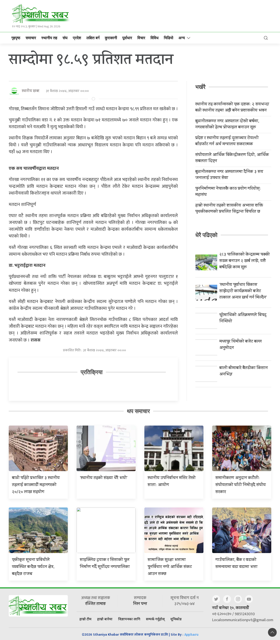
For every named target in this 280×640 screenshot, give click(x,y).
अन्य (181, 38)
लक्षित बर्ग (93, 38)
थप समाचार (138, 411)
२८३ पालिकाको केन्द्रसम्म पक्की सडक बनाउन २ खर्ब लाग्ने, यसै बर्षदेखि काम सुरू (244, 261)
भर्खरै (200, 87)
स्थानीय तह (49, 38)
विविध (154, 38)
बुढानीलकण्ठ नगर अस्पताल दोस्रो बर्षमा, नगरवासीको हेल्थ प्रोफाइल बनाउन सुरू (227, 124)
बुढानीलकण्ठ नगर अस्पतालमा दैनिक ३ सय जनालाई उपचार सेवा (229, 175)
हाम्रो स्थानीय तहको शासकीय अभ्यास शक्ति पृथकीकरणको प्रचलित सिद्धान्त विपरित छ (229, 209)
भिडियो (168, 38)
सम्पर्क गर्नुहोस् (155, 619)
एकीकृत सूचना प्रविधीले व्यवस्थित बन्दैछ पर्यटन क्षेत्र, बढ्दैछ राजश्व (33, 567)
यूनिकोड (176, 619)
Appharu (191, 635)
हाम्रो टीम (85, 619)
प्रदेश (77, 38)
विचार (141, 38)
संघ (65, 38)
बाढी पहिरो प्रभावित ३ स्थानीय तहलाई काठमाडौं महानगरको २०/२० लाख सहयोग (36, 485)
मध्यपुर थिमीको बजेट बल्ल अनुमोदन (240, 345)
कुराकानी (111, 38)
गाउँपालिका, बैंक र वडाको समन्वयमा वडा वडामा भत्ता (236, 564)
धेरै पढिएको (206, 235)
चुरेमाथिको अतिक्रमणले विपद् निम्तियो (242, 318)
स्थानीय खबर (30, 91)
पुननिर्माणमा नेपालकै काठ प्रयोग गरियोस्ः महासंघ (228, 192)
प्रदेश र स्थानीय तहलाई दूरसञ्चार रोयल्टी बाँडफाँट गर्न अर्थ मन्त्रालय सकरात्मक (227, 141)
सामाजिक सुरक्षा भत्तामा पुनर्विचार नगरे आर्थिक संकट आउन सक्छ (170, 567)
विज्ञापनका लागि (129, 619)
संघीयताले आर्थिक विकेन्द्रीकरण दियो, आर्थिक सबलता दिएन (232, 158)
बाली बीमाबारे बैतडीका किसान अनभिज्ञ (243, 371)
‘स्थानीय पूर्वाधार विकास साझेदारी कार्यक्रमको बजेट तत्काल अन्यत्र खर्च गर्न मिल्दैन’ (243, 291)
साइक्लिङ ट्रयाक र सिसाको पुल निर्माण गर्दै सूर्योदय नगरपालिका (105, 564)
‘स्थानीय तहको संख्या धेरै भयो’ (104, 478)
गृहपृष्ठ (15, 38)
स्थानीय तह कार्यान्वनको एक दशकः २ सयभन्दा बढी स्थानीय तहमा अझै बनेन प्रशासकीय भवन (232, 108)
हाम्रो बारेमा (104, 619)
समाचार (31, 38)
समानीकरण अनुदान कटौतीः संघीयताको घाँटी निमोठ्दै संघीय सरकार (240, 485)
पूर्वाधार (127, 38)
